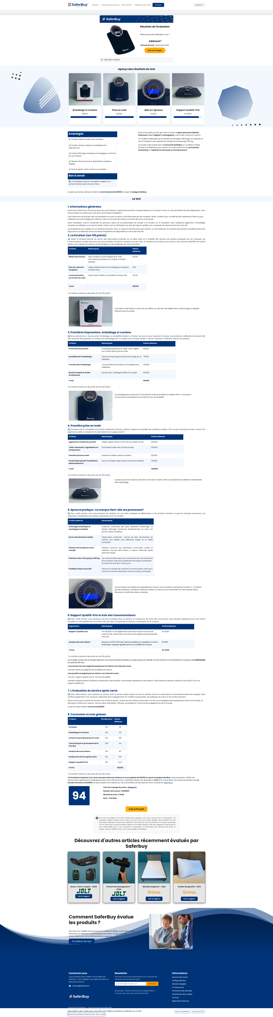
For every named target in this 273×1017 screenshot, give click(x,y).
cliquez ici (132, 787)
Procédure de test (81, 941)
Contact (158, 5)
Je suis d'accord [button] (198, 1012)
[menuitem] (96, 5)
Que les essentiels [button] (182, 1012)
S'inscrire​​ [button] (152, 983)
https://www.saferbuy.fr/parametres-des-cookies (86, 1014)
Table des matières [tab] (112, 59)
